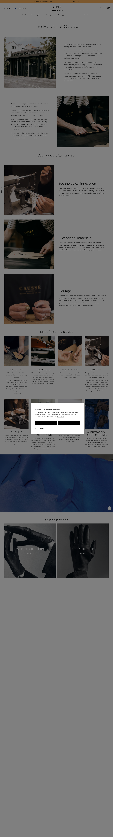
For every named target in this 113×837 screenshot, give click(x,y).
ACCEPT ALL (69, 422)
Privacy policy (60, 416)
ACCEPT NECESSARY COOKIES (45, 422)
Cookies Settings (39, 428)
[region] (57, 418)
